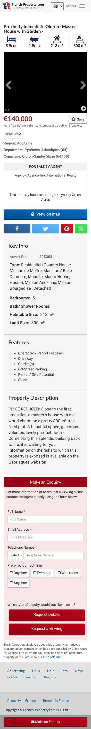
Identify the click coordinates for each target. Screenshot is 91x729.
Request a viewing (46, 628)
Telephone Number (22, 547)
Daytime (20, 573)
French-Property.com (39, 710)
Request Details (46, 614)
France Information (22, 677)
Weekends (69, 573)
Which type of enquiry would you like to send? (41, 605)
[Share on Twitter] (45, 228)
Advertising (16, 671)
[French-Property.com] (22, 6)
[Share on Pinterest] (67, 228)
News (79, 671)
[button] (8, 82)
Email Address (18, 529)
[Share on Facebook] (17, 228)
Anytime (20, 583)
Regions (50, 677)
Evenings (44, 573)
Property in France (21, 700)
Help (50, 671)
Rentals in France (56, 700)
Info (65, 671)
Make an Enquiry (47, 722)
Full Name (15, 511)
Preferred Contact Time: (25, 565)
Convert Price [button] (13, 133)
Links (36, 671)
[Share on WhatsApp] (81, 228)
